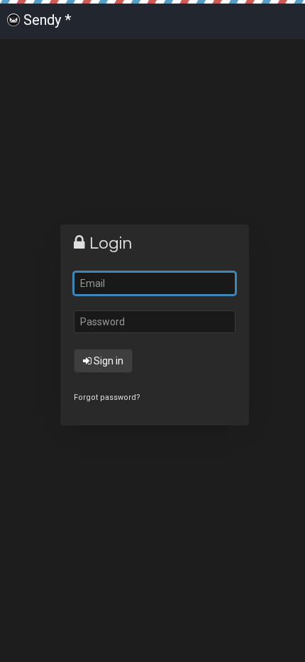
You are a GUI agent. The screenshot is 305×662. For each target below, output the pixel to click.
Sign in (107, 361)
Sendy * (47, 19)
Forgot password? (107, 397)
